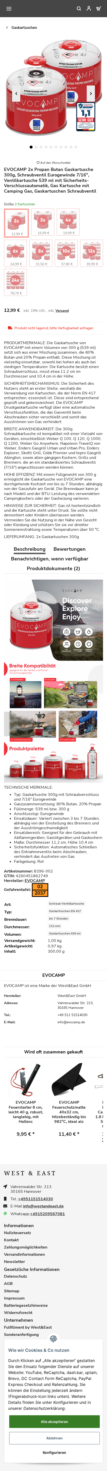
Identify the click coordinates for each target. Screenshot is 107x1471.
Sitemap (11, 1291)
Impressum (14, 1298)
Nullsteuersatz (17, 1233)
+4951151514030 (35, 1199)
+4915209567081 (47, 1214)
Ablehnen (54, 1438)
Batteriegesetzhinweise (26, 1305)
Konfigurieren (54, 1452)
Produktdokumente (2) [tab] (53, 568)
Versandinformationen (24, 1254)
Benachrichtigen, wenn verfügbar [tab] (49, 558)
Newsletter (14, 1261)
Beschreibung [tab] (30, 549)
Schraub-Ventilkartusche (66, 904)
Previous (16, 94)
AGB (8, 1283)
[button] (86, 8)
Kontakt (11, 1240)
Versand (62, 310)
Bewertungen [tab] (70, 549)
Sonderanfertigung (21, 1334)
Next (91, 94)
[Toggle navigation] (8, 9)
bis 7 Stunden (58, 919)
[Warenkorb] (96, 8)
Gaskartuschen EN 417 (65, 911)
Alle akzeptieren (54, 1421)
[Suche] (76, 8)
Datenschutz (15, 1276)
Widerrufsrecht (18, 1312)
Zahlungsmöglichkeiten (25, 1247)
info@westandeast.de (43, 1206)
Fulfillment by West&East (28, 1327)
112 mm (54, 926)
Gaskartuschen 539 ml (65, 933)
